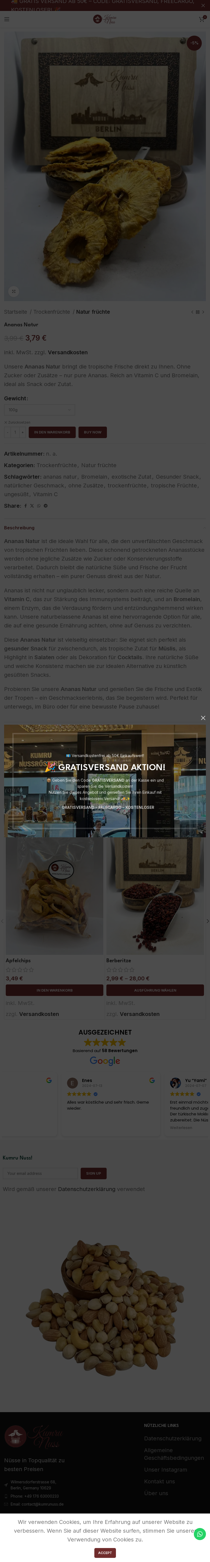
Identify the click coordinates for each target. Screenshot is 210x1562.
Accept (105, 1553)
